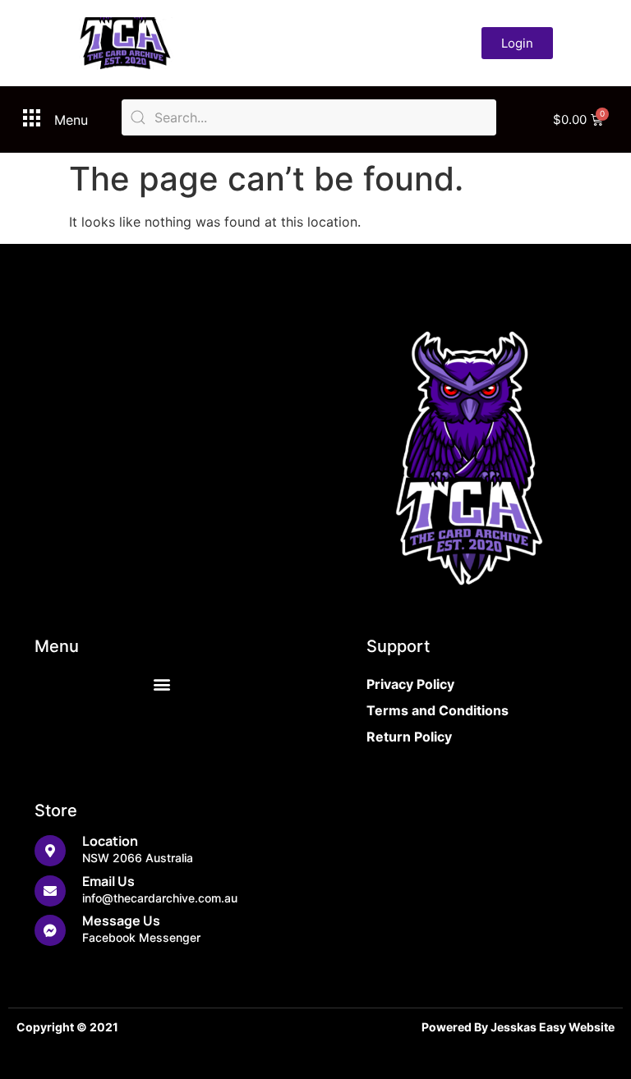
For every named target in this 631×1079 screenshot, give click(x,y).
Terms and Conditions (437, 710)
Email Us (108, 881)
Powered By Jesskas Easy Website (518, 1027)
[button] (162, 684)
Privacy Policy (410, 684)
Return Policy (409, 736)
